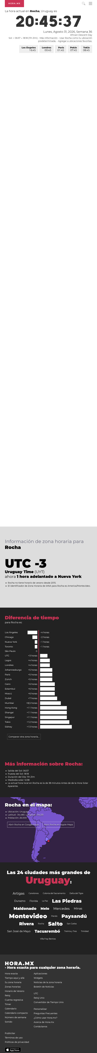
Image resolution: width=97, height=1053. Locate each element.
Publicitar (10, 1033)
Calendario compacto (16, 1013)
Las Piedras (67, 901)
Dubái (8, 698)
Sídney (8, 727)
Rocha (41, 924)
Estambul (10, 689)
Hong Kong (11, 708)
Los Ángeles (29, 49)
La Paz (45, 901)
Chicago (9, 637)
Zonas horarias (13, 986)
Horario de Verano (14, 991)
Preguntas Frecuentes (45, 1013)
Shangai (9, 712)
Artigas (18, 893)
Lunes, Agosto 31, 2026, (67, 31)
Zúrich (8, 679)
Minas (78, 908)
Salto (55, 924)
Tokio (86, 49)
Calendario (10, 1008)
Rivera (26, 923)
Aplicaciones (40, 973)
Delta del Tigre (76, 893)
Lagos (8, 660)
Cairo (7, 684)
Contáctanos (40, 1026)
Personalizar (40, 1009)
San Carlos (72, 924)
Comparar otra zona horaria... (24, 736)
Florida (34, 901)
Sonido (8, 1022)
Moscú (8, 693)
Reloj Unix (39, 998)
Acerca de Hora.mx (44, 1022)
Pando (54, 916)
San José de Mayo (19, 931)
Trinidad (85, 931)
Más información (48, 38)
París (60, 49)
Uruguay (48, 880)
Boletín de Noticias (44, 986)
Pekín (73, 49)
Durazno (19, 901)
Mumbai (9, 703)
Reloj (7, 995)
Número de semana (15, 1017)
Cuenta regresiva (14, 1000)
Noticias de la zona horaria (48, 982)
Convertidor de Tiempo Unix (49, 1002)
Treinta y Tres (70, 931)
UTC (7, 655)
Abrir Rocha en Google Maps (24, 824)
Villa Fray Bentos (48, 939)
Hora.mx (14, 3)
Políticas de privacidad (17, 1042)
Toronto (9, 646)
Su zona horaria (13, 982)
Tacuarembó (47, 931)
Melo (45, 909)
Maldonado (25, 908)
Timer (8, 1004)
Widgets (38, 978)
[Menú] (90, 4)
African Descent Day (81, 35)
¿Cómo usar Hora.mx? (45, 1018)
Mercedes (61, 909)
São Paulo (10, 651)
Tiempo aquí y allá (14, 978)
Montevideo (28, 916)
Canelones (34, 893)
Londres (46, 49)
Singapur (10, 717)
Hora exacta (11, 973)
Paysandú (74, 916)
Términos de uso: (14, 1037)
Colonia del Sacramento (54, 893)
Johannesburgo (13, 670)
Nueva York (11, 642)
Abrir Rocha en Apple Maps (58, 824)
